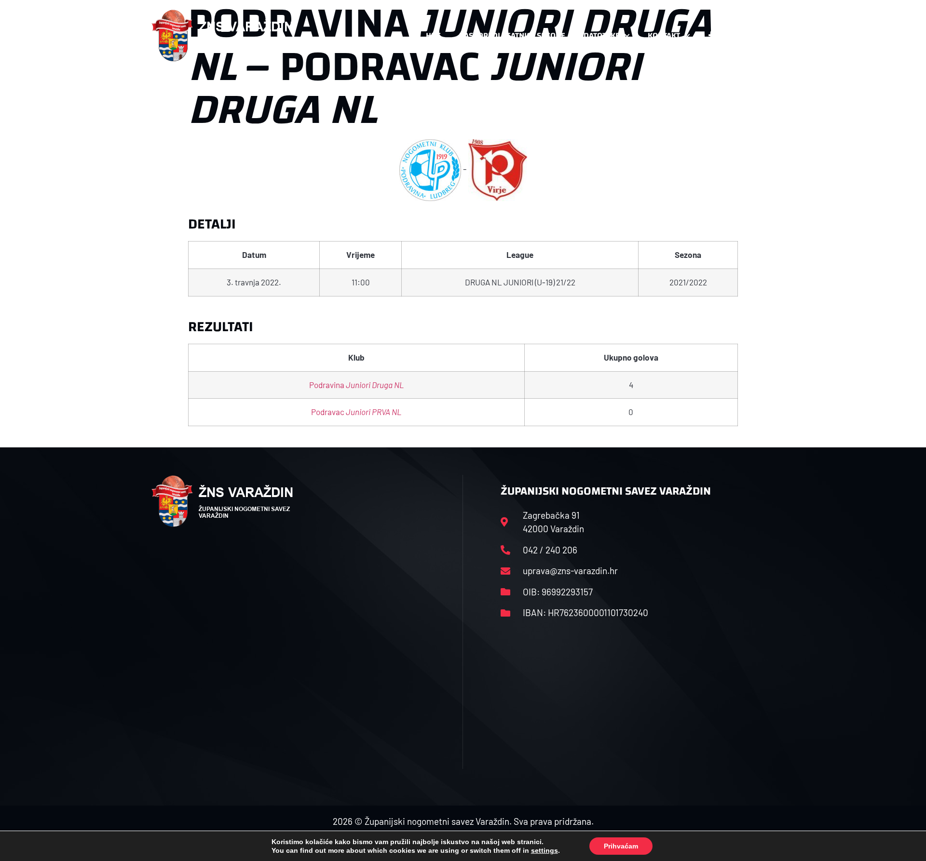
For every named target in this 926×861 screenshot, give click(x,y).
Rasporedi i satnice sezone (512, 35)
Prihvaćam (621, 846)
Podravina (356, 385)
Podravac (356, 412)
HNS (433, 35)
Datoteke (602, 35)
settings (544, 850)
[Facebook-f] (711, 35)
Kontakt (664, 35)
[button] (755, 36)
